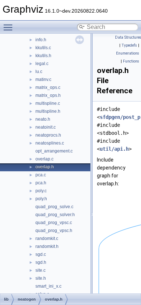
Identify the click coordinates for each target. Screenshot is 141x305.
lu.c (38, 71)
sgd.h (40, 262)
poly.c (41, 190)
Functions (131, 61)
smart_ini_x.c (48, 286)
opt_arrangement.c (54, 151)
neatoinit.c (45, 127)
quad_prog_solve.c (54, 206)
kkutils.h (43, 55)
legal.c (41, 63)
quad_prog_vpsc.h (53, 230)
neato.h (42, 119)
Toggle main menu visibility (9, 27)
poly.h (41, 198)
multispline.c (47, 103)
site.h (40, 278)
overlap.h (44, 166)
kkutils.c (43, 47)
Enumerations (127, 53)
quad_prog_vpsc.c (53, 222)
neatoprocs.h (48, 135)
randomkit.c (46, 238)
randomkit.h (47, 246)
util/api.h (114, 149)
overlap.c (44, 159)
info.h (40, 39)
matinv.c (43, 79)
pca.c (40, 174)
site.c (40, 270)
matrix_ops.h (48, 95)
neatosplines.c (49, 143)
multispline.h (47, 111)
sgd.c (40, 254)
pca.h (40, 182)
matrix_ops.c (47, 87)
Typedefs (129, 45)
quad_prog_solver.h (55, 214)
